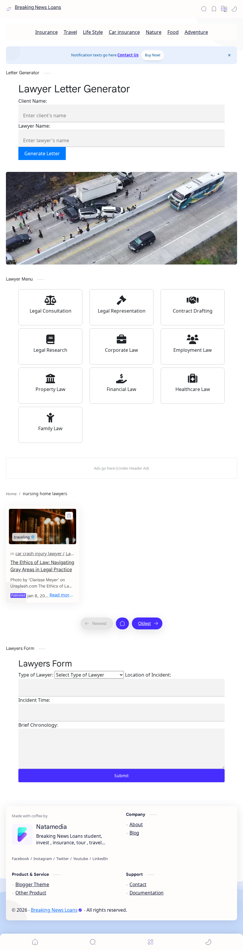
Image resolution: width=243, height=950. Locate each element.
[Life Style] (93, 32)
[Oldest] (147, 623)
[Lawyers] (74, 553)
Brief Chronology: (38, 725)
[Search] (203, 8)
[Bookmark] (214, 8)
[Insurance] (46, 32)
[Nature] (154, 32)
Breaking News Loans (38, 7)
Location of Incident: (148, 675)
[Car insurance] (124, 32)
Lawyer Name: (34, 126)
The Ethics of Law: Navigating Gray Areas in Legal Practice (42, 566)
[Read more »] (62, 594)
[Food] (173, 32)
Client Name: (32, 101)
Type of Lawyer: (35, 675)
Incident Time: (34, 700)
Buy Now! (152, 55)
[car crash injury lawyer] (40, 553)
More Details (108, 937)
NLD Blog (168, 910)
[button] (234, 8)
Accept (53, 937)
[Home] (122, 623)
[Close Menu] (229, 55)
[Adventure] (196, 32)
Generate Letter (42, 153)
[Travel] (70, 32)
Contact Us (127, 55)
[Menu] (150, 942)
